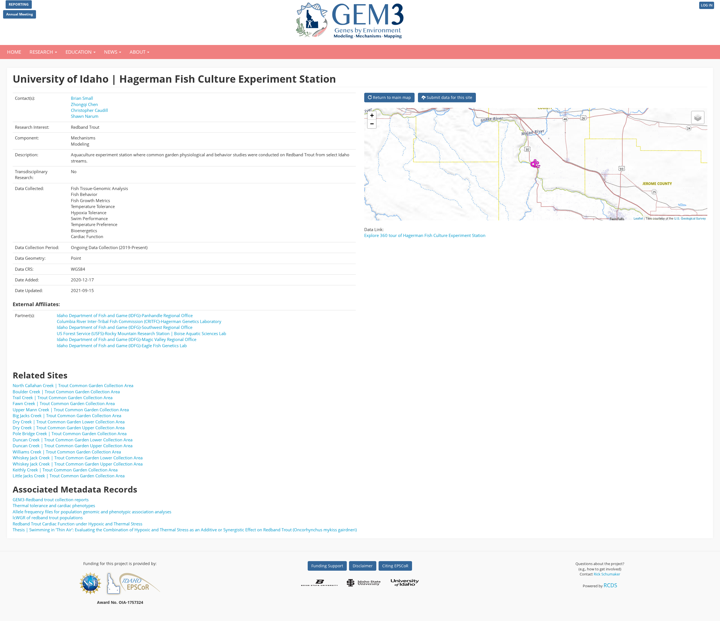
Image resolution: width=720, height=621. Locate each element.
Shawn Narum (84, 116)
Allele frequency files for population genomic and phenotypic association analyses (92, 511)
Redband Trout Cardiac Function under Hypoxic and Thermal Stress (77, 524)
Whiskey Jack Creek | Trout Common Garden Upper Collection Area (78, 464)
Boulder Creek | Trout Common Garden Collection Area (66, 391)
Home (14, 52)
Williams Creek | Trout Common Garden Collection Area (67, 452)
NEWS (111, 52)
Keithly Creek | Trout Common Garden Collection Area (65, 470)
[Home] (350, 19)
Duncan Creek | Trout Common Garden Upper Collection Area (72, 445)
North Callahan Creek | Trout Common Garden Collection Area (73, 385)
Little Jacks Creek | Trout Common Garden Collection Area (69, 475)
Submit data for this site (449, 97)
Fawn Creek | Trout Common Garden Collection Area (64, 403)
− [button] (372, 123)
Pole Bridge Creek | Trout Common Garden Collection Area (70, 433)
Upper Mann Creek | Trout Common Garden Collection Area (71, 409)
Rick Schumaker (607, 574)
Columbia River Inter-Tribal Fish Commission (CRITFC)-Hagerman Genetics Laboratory (139, 321)
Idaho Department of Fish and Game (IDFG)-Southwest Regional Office (124, 327)
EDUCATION (79, 52)
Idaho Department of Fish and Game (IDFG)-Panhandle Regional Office (125, 315)
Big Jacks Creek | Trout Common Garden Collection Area (67, 415)
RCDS (610, 585)
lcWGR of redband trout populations (48, 517)
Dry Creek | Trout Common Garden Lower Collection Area (69, 421)
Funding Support (327, 565)
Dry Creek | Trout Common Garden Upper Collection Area (69, 427)
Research (42, 52)
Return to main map (391, 97)
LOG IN (706, 5)
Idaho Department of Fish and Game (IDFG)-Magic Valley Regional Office (126, 339)
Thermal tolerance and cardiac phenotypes (54, 505)
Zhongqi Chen (84, 104)
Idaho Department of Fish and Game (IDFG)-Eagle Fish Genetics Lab (122, 345)
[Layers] (698, 117)
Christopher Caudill (89, 110)
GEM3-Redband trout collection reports (51, 499)
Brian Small (82, 98)
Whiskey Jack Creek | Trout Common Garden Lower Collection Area (78, 457)
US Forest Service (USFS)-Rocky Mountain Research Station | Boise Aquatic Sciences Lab (141, 333)
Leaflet (638, 218)
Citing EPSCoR (395, 565)
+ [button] (372, 115)
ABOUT (138, 52)
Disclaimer (363, 565)
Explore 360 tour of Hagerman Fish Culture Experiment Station (424, 235)
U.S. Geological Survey (690, 218)
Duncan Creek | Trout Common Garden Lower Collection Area (72, 439)
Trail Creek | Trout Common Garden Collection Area (62, 397)
